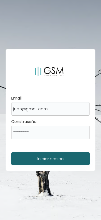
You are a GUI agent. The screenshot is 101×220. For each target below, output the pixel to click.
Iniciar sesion (50, 159)
